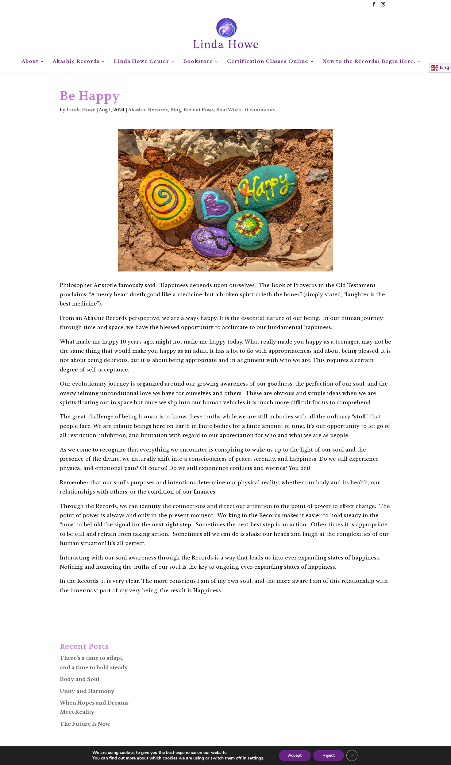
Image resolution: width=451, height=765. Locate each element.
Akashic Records (76, 61)
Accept (295, 755)
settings (255, 758)
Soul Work (228, 110)
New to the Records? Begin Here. (368, 61)
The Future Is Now (85, 724)
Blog (175, 110)
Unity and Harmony (87, 691)
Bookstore (198, 61)
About (29, 61)
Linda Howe (81, 110)
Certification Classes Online (267, 61)
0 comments (260, 110)
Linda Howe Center (141, 61)
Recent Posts (198, 110)
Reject (328, 755)
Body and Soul (79, 679)
